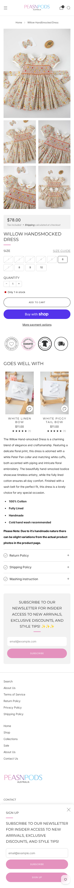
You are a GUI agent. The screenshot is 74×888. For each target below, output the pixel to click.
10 (41, 267)
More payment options (37, 324)
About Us (9, 688)
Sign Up (37, 877)
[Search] (68, 8)
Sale (6, 745)
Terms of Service (14, 694)
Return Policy (12, 701)
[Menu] (5, 8)
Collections (11, 739)
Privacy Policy (13, 707)
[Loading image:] (37, 343)
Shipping (30, 224)
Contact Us (11, 758)
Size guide (61, 251)
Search (8, 681)
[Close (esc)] (68, 809)
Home (7, 726)
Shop (7, 732)
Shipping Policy (13, 714)
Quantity (12, 278)
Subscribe (37, 864)
